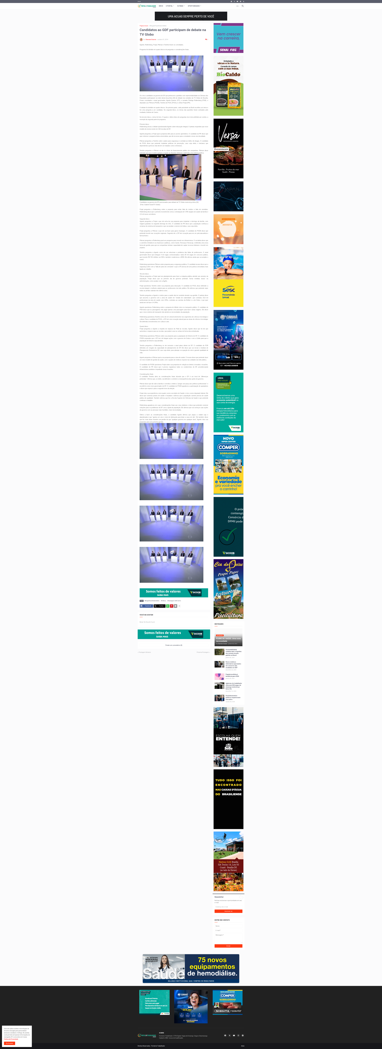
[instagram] (238, 1035)
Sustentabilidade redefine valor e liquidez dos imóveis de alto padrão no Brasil (234, 652)
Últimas (180, 6)
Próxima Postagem (203, 652)
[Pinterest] (171, 606)
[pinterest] (240, 1)
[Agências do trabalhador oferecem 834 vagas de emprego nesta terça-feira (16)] (219, 685)
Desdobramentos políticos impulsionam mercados (233, 697)
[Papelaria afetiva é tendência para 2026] (219, 676)
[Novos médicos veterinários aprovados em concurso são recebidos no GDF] (219, 664)
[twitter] (234, 1)
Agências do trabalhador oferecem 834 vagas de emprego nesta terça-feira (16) (234, 686)
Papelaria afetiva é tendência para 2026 (232, 675)
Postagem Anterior (145, 652)
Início (139, 1)
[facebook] (231, 1)
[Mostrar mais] (179, 606)
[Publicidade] (191, 16)
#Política (163, 600)
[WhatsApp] (167, 606)
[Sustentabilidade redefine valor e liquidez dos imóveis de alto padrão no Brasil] (219, 652)
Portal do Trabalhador (158, 1046)
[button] (238, 6)
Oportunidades (194, 6)
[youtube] (237, 1)
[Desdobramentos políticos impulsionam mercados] (219, 698)
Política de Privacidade (11, 1039)
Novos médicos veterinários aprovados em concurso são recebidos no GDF (233, 664)
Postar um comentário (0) (173, 645)
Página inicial (144, 26)
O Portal (169, 6)
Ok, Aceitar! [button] (9, 1043)
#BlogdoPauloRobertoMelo (158, 26)
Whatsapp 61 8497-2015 (174, 600)
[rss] (243, 1)
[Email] (175, 606)
